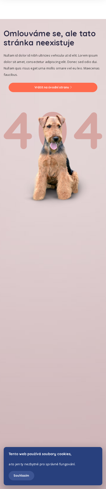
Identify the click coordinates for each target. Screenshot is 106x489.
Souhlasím (21, 475)
